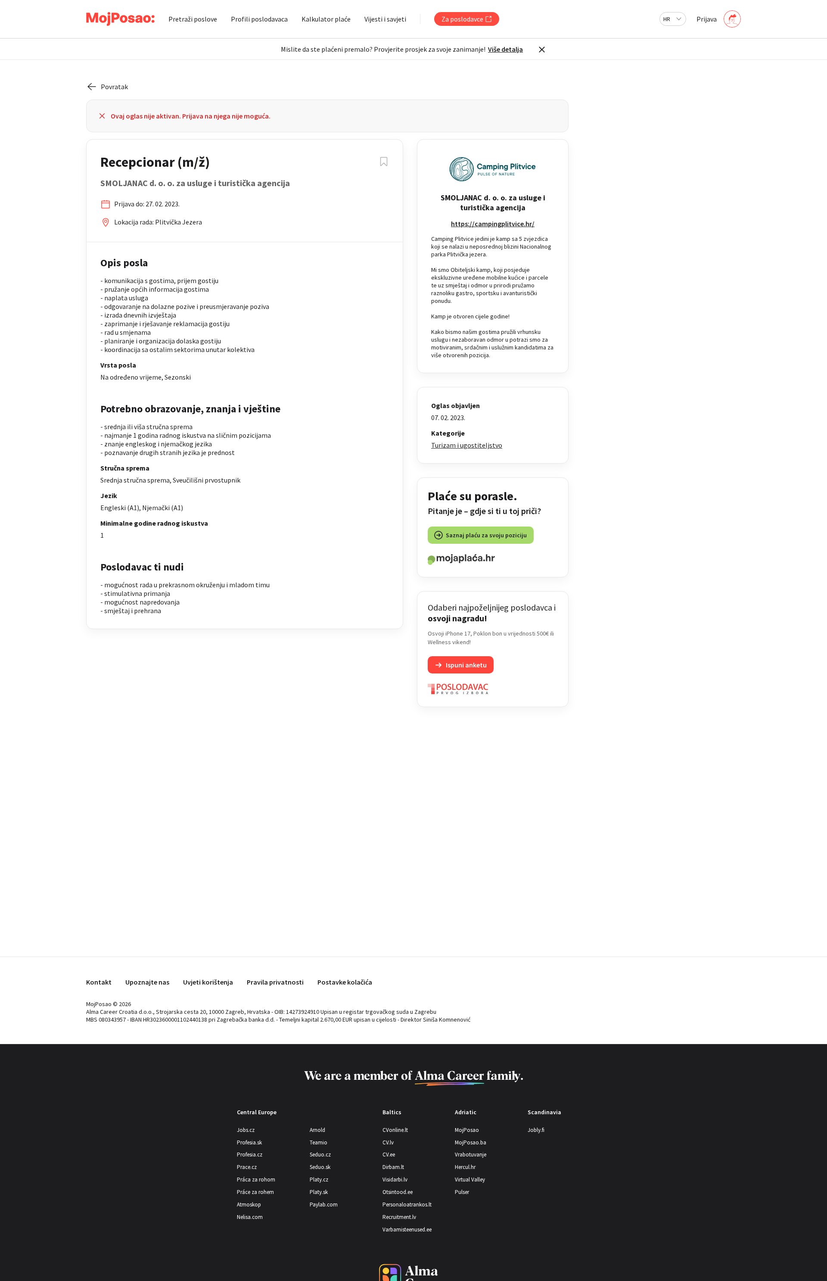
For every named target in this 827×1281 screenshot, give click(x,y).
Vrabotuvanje (470, 1154)
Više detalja (505, 49)
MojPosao (467, 1130)
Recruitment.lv (399, 1217)
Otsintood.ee (397, 1192)
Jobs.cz (246, 1130)
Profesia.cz (249, 1154)
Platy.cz (319, 1179)
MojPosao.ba (470, 1142)
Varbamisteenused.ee (407, 1229)
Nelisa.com (250, 1217)
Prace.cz (247, 1167)
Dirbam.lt (393, 1167)
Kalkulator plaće (326, 19)
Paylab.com (324, 1204)
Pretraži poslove (192, 19)
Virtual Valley (470, 1179)
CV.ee (388, 1154)
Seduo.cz (320, 1154)
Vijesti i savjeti (385, 19)
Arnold (317, 1130)
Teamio (318, 1142)
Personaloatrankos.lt (407, 1204)
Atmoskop (249, 1204)
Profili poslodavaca (259, 19)
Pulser (462, 1192)
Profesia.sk (249, 1142)
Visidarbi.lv (394, 1179)
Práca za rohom (256, 1179)
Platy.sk (319, 1192)
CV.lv (388, 1142)
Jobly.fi (536, 1130)
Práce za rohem (255, 1192)
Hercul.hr (465, 1167)
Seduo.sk (320, 1167)
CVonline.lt (395, 1130)
